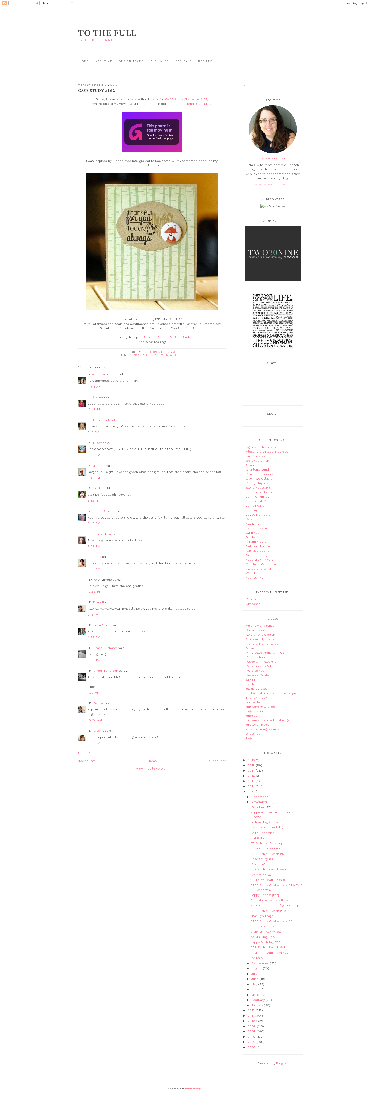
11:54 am (94, 386)
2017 (252, 770)
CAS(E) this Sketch (260, 634)
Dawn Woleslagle (259, 478)
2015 (252, 781)
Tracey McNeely (104, 420)
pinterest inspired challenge (268, 720)
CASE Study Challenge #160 (271, 921)
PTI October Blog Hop (266, 843)
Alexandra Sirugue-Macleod (267, 451)
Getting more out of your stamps (275, 905)
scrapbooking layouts (262, 729)
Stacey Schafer (105, 648)
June (255, 979)
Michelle (98, 465)
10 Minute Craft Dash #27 (269, 952)
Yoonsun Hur (255, 577)
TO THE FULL (107, 33)
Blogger (282, 1063)
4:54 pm (94, 477)
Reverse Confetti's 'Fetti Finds (167, 337)
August (257, 968)
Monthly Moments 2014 (263, 643)
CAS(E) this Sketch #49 (268, 910)
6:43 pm (94, 523)
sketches (253, 733)
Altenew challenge (260, 625)
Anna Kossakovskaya (262, 456)
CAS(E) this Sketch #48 (268, 947)
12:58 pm (95, 591)
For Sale (183, 61)
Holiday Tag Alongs (264, 822)
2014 (252, 786)
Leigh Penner (273, 158)
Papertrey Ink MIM (259, 666)
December (260, 796)
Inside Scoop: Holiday (266, 827)
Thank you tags (261, 916)
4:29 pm (94, 637)
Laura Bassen (256, 528)
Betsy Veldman (257, 460)
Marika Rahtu (256, 537)
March (256, 994)
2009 (252, 1026)
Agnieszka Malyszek (261, 447)
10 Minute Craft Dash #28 (269, 880)
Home (84, 61)
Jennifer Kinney (257, 496)
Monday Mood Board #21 (269, 926)
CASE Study (149, 355)
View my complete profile (272, 185)
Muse (250, 648)
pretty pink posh (259, 724)
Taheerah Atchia (258, 568)
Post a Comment (91, 753)
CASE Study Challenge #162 (186, 99)
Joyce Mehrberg (258, 514)
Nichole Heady (257, 555)
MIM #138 (257, 838)
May (254, 984)
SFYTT (251, 679)
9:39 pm (94, 546)
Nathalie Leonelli (259, 550)
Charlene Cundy (258, 469)
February (258, 1000)
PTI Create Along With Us (265, 652)
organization (255, 711)
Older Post (217, 761)
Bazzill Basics (256, 630)
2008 (252, 1031)
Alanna (97, 397)
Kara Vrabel (255, 519)
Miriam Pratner (257, 541)
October (258, 807)
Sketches (253, 604)
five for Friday (256, 697)
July (254, 973)
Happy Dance (102, 511)
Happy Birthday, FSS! (266, 942)
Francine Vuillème (259, 492)
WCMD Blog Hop (262, 937)
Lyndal (98, 488)
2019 (252, 760)
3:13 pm (94, 432)
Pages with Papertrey (262, 661)
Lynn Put (252, 532)
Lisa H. (99, 730)
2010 (252, 1021)
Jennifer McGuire (259, 501)
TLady (97, 442)
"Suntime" (258, 864)
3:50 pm (94, 455)
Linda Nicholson (106, 670)
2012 (252, 1010)
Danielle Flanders (259, 474)
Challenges (254, 599)
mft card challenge (260, 706)
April (255, 989)
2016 (252, 776)
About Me (103, 61)
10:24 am (95, 720)
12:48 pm (95, 409)
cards (136, 355)
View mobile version (151, 768)
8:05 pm (94, 660)
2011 (251, 1015)
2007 (252, 1036)
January (257, 1005)
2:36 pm (94, 743)
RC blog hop (255, 670)
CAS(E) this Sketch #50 (268, 869)
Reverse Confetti (170, 355)
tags (249, 738)
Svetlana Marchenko (261, 564)
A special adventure (265, 848)
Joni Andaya (102, 534)
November (259, 802)
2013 (252, 791)
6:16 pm (94, 500)
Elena (97, 556)
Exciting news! (261, 874)
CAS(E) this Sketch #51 (267, 853)
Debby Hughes (257, 483)
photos (251, 715)
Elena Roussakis (197, 103)
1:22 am (94, 692)
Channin (252, 465)
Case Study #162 (263, 859)
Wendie (252, 573)
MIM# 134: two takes (265, 931)
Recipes (205, 61)
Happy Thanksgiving (265, 895)
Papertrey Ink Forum (261, 559)
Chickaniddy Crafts (260, 639)
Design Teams (131, 61)
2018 (252, 765)
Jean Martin (103, 625)
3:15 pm (94, 614)
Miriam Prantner (104, 374)
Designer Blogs (193, 1088)
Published (160, 61)
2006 (252, 1042)
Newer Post (86, 761)
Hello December (263, 832)
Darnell (98, 602)
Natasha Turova (258, 546)
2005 (252, 1047)
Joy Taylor (254, 510)
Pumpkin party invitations (269, 900)
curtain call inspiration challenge (271, 693)
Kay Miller (253, 523)
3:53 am (94, 569)
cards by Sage (257, 688)
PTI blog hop (255, 657)
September (260, 963)
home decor (255, 702)
